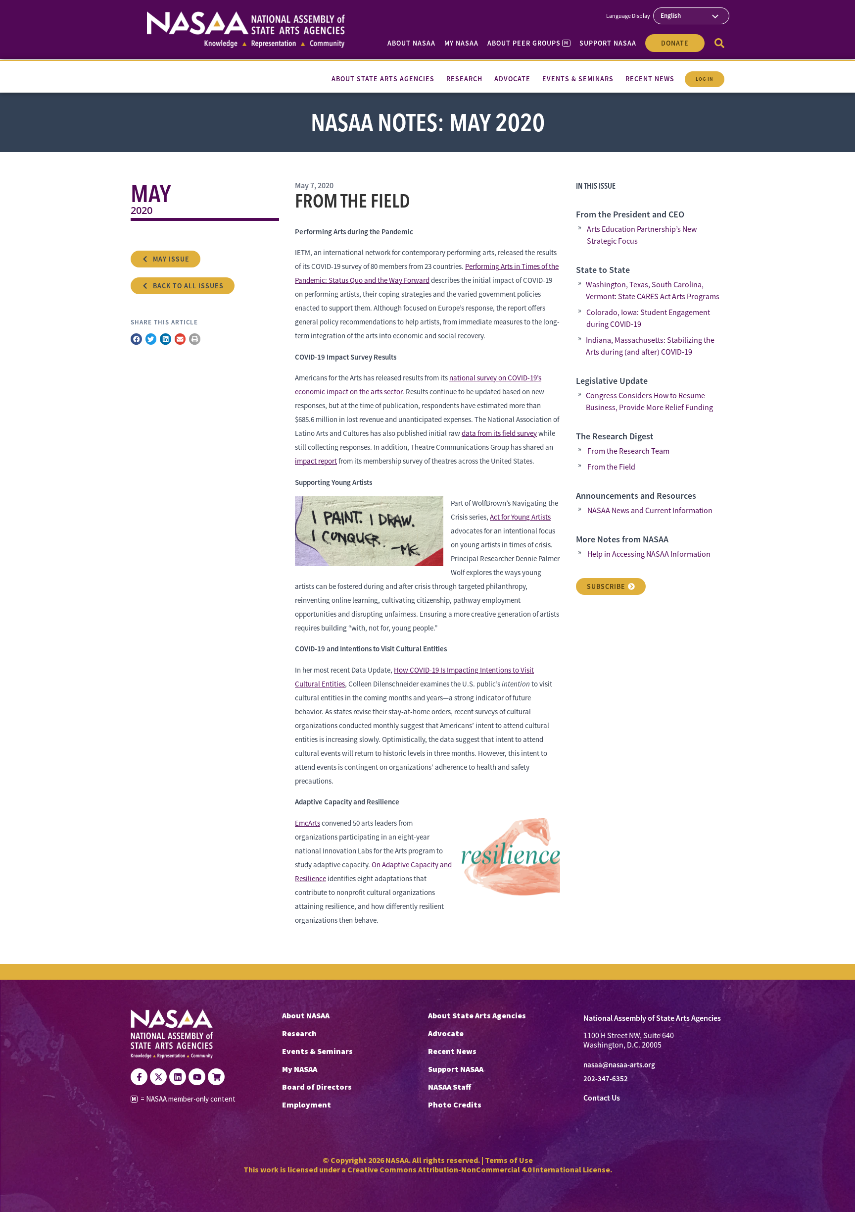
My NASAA (461, 43)
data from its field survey (499, 433)
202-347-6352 (605, 1079)
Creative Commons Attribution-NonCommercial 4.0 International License (478, 1169)
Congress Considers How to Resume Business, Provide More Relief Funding (649, 402)
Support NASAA (607, 43)
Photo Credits (454, 1104)
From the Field (611, 467)
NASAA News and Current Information (649, 511)
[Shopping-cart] (216, 1076)
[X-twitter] (158, 1076)
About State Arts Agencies (477, 1015)
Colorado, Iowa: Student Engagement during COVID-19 (648, 318)
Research (299, 1033)
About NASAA (411, 43)
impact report (316, 461)
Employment (306, 1104)
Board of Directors (317, 1087)
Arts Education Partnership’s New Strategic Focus (642, 235)
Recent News (452, 1051)
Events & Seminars (317, 1051)
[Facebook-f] (139, 1076)
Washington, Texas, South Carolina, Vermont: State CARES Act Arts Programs (652, 291)
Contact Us (601, 1098)
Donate (675, 43)
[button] (136, 339)
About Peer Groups (527, 43)
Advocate (446, 1033)
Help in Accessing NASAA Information (649, 554)
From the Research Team (628, 451)
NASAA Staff (449, 1087)
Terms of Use (509, 1160)
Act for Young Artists (520, 517)
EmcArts (307, 823)
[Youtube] (197, 1076)
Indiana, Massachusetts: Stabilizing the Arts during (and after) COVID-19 (650, 346)
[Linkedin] (177, 1076)
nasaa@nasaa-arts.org (619, 1065)
